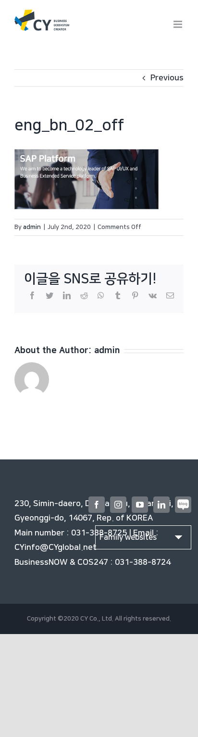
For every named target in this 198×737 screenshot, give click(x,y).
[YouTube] (140, 504)
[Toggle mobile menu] (178, 24)
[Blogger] (183, 504)
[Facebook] (96, 504)
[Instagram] (118, 504)
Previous (167, 78)
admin (32, 227)
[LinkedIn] (161, 504)
